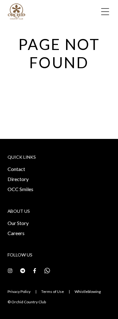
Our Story (18, 223)
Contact (16, 169)
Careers (16, 233)
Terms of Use (52, 291)
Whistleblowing (88, 291)
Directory (18, 179)
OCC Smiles (20, 189)
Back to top (85, 303)
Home (17, 29)
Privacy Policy (19, 291)
